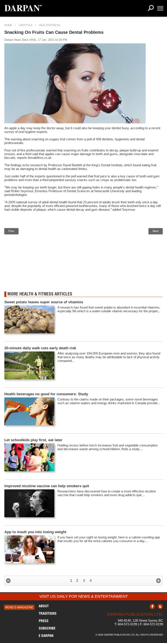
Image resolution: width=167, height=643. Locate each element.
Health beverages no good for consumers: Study (46, 394)
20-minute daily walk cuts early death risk (40, 348)
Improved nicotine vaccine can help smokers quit (46, 486)
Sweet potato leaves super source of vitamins (43, 302)
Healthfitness (49, 25)
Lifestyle (25, 25)
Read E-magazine (19, 607)
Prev (11, 231)
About (44, 606)
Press (43, 621)
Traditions (48, 613)
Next (156, 231)
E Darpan (46, 635)
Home (8, 25)
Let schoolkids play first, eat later (33, 440)
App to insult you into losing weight (35, 532)
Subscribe (47, 628)
